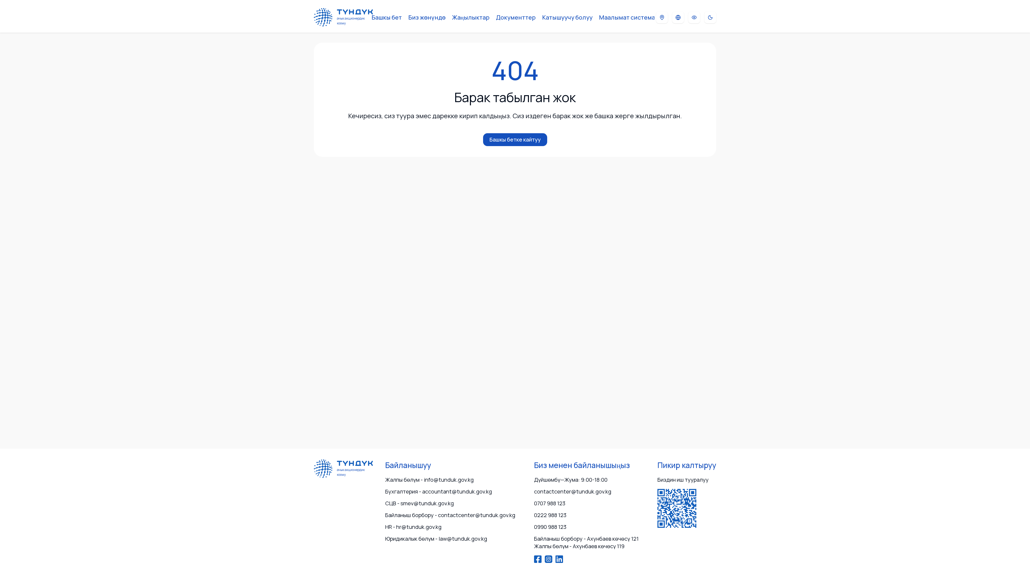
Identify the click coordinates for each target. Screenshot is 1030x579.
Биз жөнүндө (427, 17)
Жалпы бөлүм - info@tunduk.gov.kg (429, 479)
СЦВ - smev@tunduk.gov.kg (419, 503)
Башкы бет (386, 17)
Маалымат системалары (634, 17)
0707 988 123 (549, 503)
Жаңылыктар (471, 17)
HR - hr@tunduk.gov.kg (413, 526)
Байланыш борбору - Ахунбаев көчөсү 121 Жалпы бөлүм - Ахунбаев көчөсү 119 (586, 542)
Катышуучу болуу (567, 17)
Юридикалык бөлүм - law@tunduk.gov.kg (436, 538)
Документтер (516, 17)
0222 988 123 (550, 515)
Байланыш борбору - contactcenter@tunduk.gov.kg (450, 515)
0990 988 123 (550, 526)
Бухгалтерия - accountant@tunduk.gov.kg (438, 491)
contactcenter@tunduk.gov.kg (572, 491)
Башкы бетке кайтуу (515, 139)
